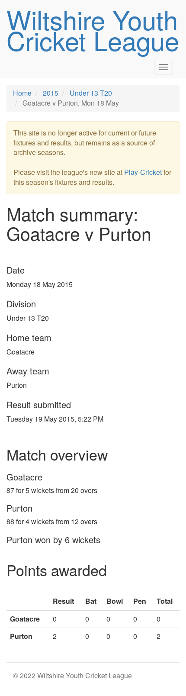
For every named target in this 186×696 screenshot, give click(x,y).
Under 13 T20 (91, 93)
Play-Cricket (143, 172)
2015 (50, 93)
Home (22, 93)
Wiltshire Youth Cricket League (92, 29)
